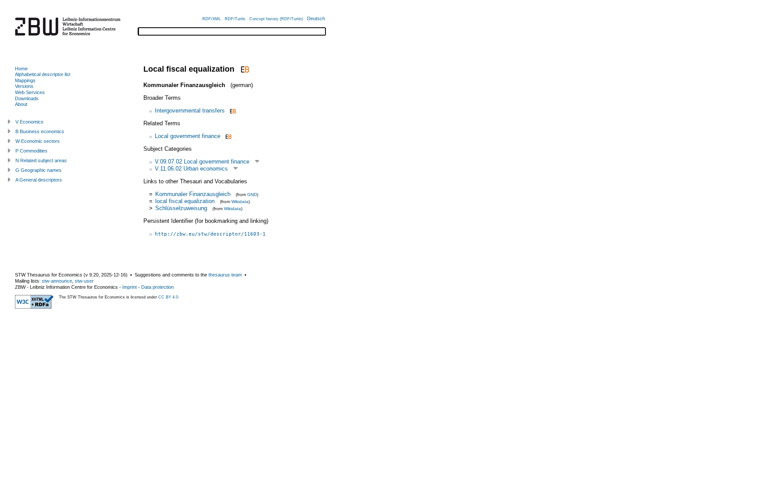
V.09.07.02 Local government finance (202, 161)
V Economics (29, 121)
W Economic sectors (37, 141)
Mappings (25, 80)
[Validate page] (34, 306)
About (21, 104)
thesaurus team (225, 274)
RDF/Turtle (235, 19)
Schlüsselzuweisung (181, 208)
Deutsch (316, 18)
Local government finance (187, 136)
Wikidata (239, 201)
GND (252, 194)
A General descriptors (38, 179)
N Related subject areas (41, 160)
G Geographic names (38, 170)
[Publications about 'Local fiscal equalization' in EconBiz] (244, 69)
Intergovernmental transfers (190, 110)
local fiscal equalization (185, 201)
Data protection (157, 287)
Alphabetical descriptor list (42, 74)
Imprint (129, 287)
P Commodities (31, 150)
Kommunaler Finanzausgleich (192, 194)
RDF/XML (211, 19)
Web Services (30, 92)
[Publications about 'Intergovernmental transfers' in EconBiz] (232, 110)
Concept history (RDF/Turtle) (276, 19)
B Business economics (39, 131)
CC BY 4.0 (168, 297)
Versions (24, 86)
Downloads (27, 98)
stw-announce (57, 281)
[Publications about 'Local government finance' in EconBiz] (227, 136)
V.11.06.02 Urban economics (191, 168)
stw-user (84, 281)
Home (21, 68)
